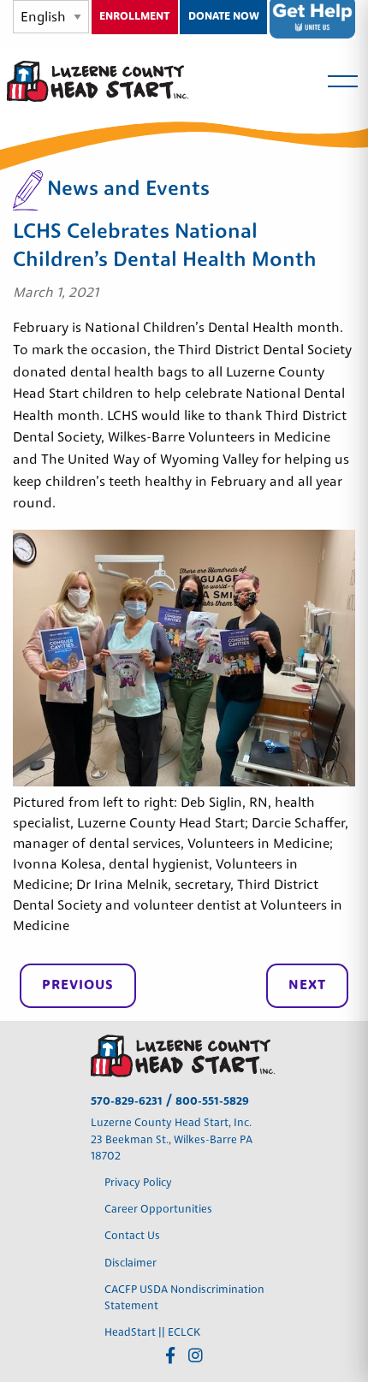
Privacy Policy (139, 1183)
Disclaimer (130, 1263)
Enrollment (134, 16)
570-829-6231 (127, 1101)
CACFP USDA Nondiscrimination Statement (184, 1298)
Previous (78, 986)
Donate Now (223, 16)
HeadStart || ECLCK (152, 1332)
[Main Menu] (343, 81)
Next (307, 986)
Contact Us (132, 1236)
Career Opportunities (158, 1209)
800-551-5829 (212, 1101)
